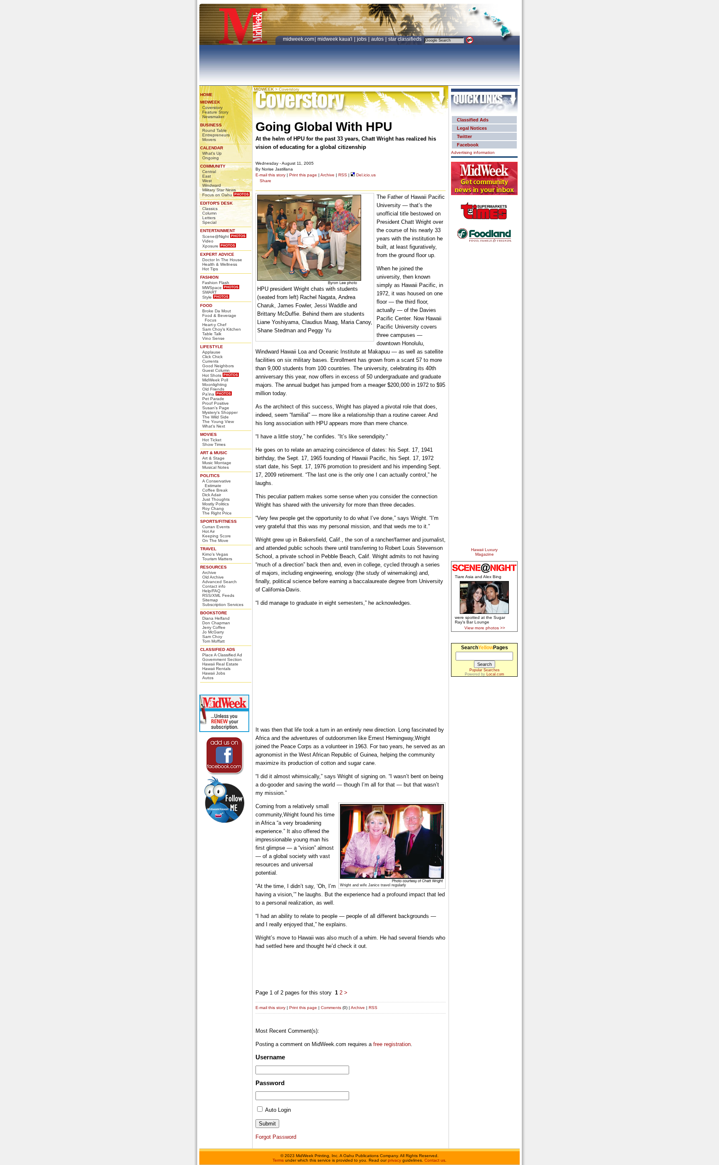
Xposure (210, 246)
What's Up (212, 153)
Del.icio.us (365, 175)
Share (265, 180)
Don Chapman (216, 623)
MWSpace (212, 287)
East (206, 176)
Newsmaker (213, 116)
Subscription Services (222, 604)
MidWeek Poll (215, 380)
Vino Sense (213, 338)
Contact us (434, 1160)
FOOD (206, 305)
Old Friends (213, 389)
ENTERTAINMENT (217, 230)
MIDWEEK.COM (298, 39)
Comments (331, 1007)
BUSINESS (211, 125)
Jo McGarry (213, 632)
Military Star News (219, 190)
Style (207, 297)
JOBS (362, 39)
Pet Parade (213, 398)
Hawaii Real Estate (220, 664)
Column (209, 213)
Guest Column (216, 370)
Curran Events (216, 526)
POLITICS (210, 475)
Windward (211, 185)
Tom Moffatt (213, 641)
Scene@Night (215, 236)
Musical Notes (215, 467)
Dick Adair (211, 494)
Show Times (214, 444)
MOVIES (208, 434)
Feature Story (215, 112)
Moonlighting (214, 384)
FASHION (209, 277)
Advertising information (473, 152)
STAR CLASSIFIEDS (405, 39)
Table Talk (211, 333)
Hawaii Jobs (213, 673)
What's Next (213, 426)
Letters (209, 217)
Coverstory (212, 107)
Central (209, 171)
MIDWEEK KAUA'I (334, 39)
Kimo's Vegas (215, 554)
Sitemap (210, 600)
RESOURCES (213, 567)
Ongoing (210, 158)
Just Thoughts (216, 499)
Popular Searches (484, 670)
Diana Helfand (216, 618)
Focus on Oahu (217, 195)
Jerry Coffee (214, 627)
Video (207, 241)
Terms (278, 1160)
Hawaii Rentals (216, 668)
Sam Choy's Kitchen (221, 329)
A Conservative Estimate (216, 483)
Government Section (222, 659)
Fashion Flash (215, 282)
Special (209, 222)
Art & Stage (213, 458)
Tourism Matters (217, 559)
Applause (211, 352)
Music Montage (216, 462)
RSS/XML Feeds (218, 595)
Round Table (214, 130)
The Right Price (217, 513)
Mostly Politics (215, 504)
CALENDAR (211, 148)
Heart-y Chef (214, 324)
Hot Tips (210, 269)
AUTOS (378, 39)
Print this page (303, 175)
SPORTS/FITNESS (218, 521)
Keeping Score (216, 536)
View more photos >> (484, 628)
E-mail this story (270, 175)
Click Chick (212, 356)
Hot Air (208, 531)
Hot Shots (211, 375)
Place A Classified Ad (222, 655)
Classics (210, 208)
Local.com (495, 674)
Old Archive (213, 577)
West (207, 180)
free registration (392, 1044)
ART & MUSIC (213, 452)
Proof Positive (215, 403)
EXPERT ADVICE (217, 254)
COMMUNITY (213, 166)
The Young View (218, 421)
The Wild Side (215, 417)
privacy (394, 1160)
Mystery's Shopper (220, 412)
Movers (209, 139)
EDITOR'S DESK (216, 203)
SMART (209, 292)
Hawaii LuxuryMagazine (484, 552)
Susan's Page (215, 408)
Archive (209, 572)
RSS (342, 175)
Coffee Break (215, 490)
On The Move (215, 540)
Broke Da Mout (216, 311)
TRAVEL (208, 549)
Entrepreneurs (216, 135)
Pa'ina (208, 394)
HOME (206, 94)
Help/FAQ (211, 591)
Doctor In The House (222, 259)
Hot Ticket (211, 440)
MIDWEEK (210, 102)
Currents (210, 361)
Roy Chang (213, 508)
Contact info (214, 586)
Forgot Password (275, 1137)
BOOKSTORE (213, 613)
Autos (207, 677)
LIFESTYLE (211, 346)
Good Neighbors (218, 366)
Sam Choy (212, 636)
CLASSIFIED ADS (217, 649)
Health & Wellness (219, 264)
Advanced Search (219, 581)
